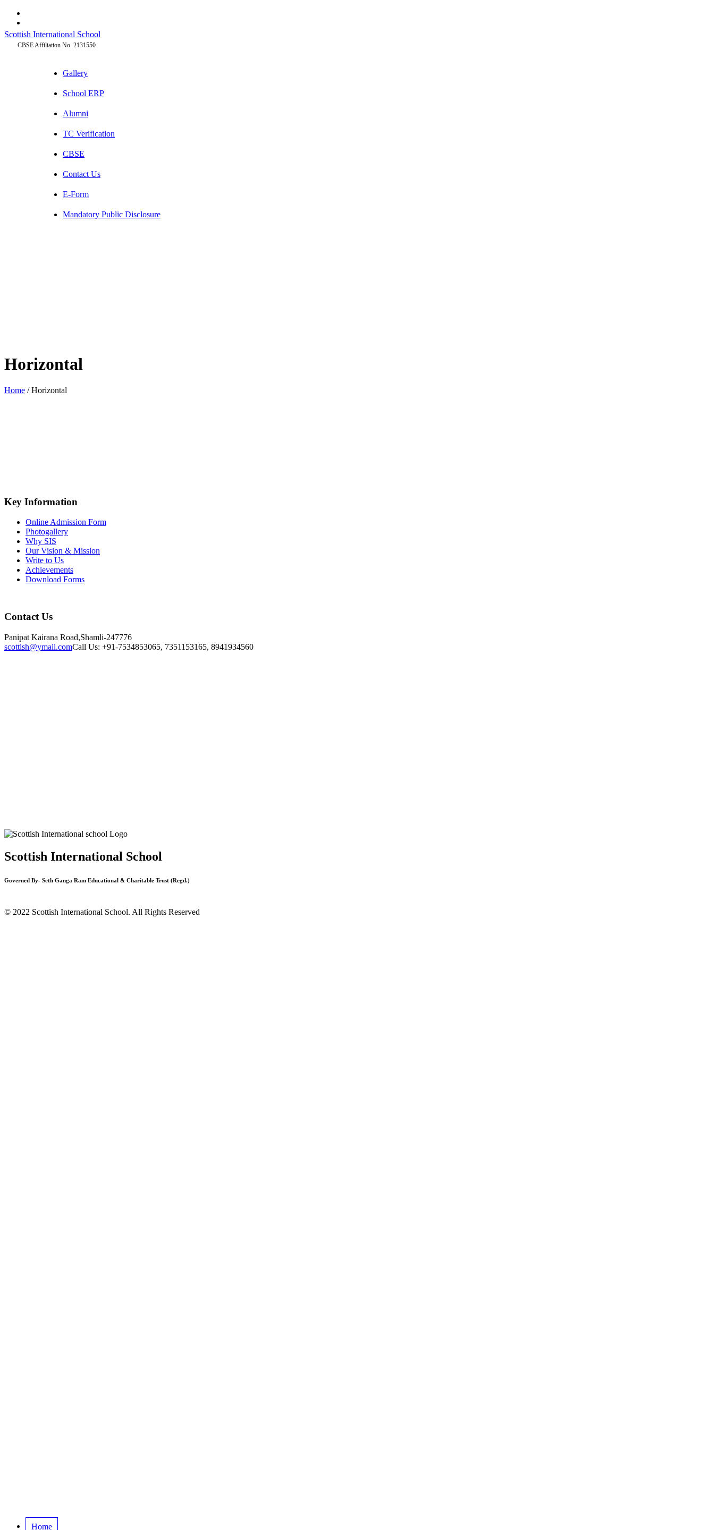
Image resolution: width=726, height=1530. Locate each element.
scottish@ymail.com (38, 646)
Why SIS (41, 541)
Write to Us (45, 560)
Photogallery (47, 531)
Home (14, 390)
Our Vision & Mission (63, 550)
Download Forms (55, 579)
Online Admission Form (66, 521)
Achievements (49, 569)
